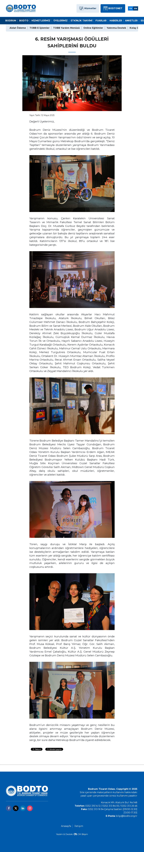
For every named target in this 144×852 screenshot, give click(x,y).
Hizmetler (90, 8)
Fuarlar (100, 20)
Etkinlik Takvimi (81, 20)
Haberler (116, 20)
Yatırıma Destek (116, 28)
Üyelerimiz (60, 20)
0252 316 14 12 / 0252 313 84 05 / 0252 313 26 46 (111, 805)
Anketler (131, 20)
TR (130, 8)
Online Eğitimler (93, 28)
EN (135, 8)
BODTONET (115, 8)
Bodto (23, 20)
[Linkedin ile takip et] (23, 808)
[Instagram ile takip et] (30, 808)
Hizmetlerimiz (41, 20)
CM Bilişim (83, 834)
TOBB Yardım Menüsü (66, 28)
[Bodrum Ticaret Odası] (21, 8)
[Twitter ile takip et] (16, 808)
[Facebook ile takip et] (9, 808)
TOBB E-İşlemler (40, 28)
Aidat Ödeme (18, 28)
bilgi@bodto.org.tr (126, 816)
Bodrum (10, 20)
